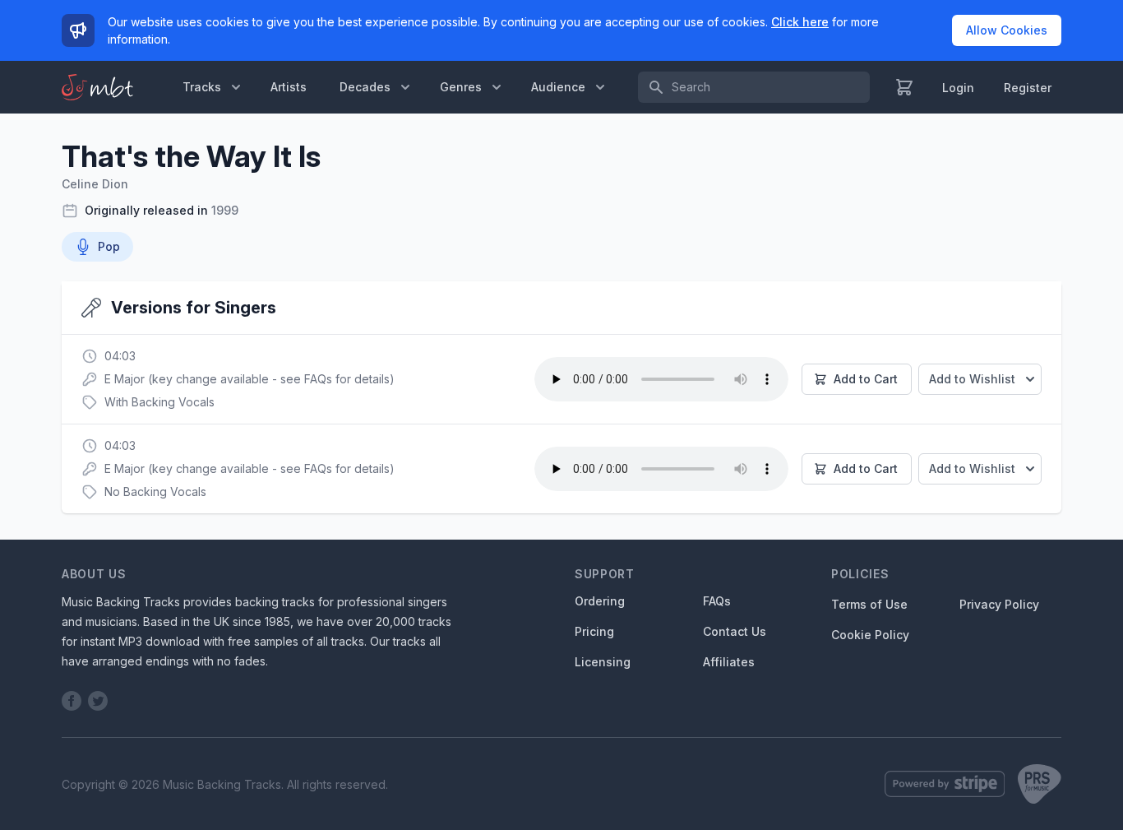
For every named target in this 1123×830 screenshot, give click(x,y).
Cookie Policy (870, 635)
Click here (800, 22)
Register (1027, 88)
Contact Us (734, 631)
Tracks (202, 87)
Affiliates (729, 662)
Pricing (594, 631)
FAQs (717, 601)
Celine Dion (95, 184)
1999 (224, 210)
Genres (461, 87)
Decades (365, 87)
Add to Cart (866, 379)
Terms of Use (869, 604)
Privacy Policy (999, 604)
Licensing (603, 662)
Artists (288, 87)
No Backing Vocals (155, 491)
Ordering (600, 601)
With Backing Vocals (159, 402)
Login (958, 88)
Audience (558, 87)
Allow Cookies (1006, 30)
